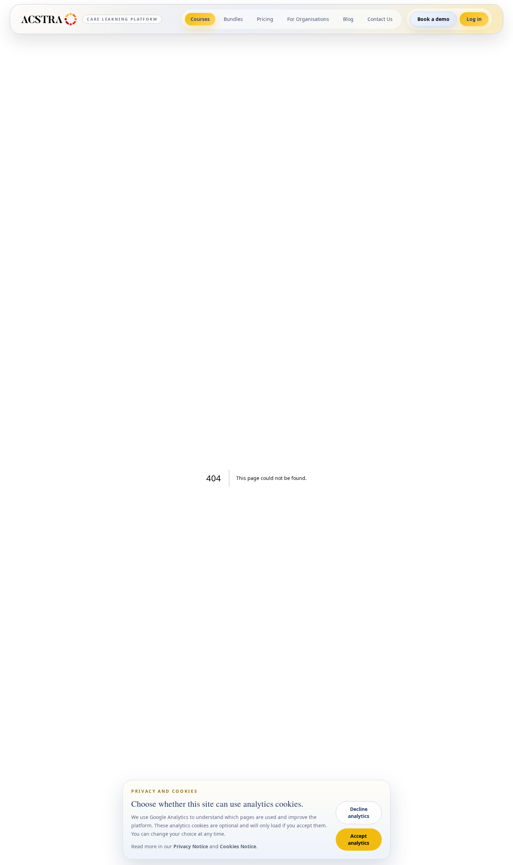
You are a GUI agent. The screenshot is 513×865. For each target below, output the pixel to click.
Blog (348, 19)
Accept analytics (358, 839)
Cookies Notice (238, 846)
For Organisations (308, 19)
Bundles (233, 19)
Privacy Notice (190, 846)
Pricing (265, 19)
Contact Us (380, 19)
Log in (474, 19)
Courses (200, 19)
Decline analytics (358, 812)
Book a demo (433, 19)
